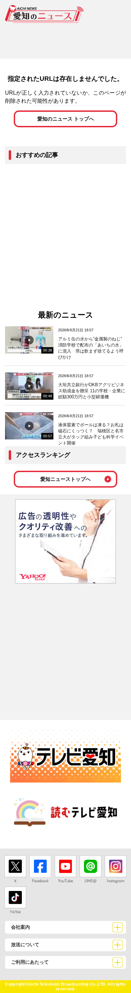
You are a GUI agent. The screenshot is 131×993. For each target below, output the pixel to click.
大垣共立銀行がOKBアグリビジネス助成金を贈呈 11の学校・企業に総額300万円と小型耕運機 (91, 390)
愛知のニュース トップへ (65, 119)
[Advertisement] (65, 38)
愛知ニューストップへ (65, 479)
